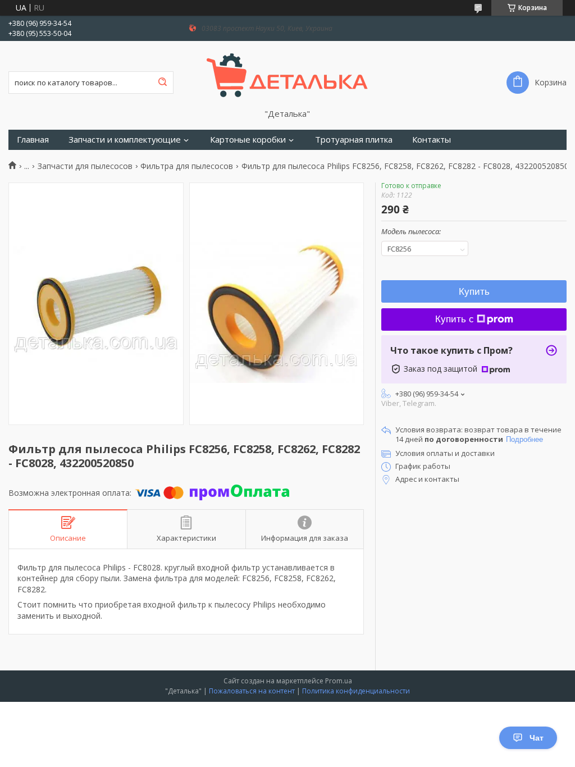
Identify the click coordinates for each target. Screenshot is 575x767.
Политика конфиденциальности (356, 691)
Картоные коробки (248, 139)
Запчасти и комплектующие (125, 139)
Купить (474, 291)
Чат (537, 737)
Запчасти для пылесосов (85, 166)
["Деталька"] (287, 75)
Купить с (454, 319)
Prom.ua (338, 681)
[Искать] (162, 82)
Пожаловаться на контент (252, 691)
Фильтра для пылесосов (186, 166)
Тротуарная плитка (354, 139)
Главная (33, 139)
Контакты (431, 139)
